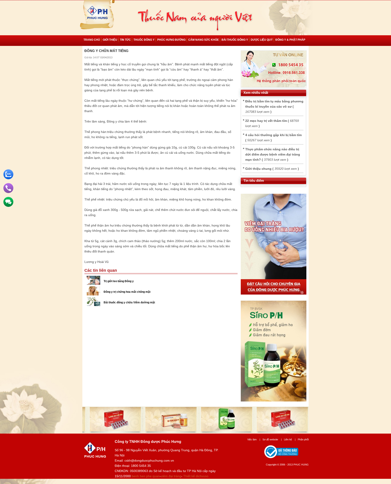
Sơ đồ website (272, 439)
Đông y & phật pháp (290, 39)
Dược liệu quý (262, 39)
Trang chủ (91, 39)
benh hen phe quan (146, 476)
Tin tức (125, 39)
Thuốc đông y (144, 39)
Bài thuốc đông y (235, 39)
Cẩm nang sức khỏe (203, 39)
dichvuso (202, 476)
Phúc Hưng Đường (171, 39)
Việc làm (253, 439)
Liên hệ (290, 439)
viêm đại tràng (171, 476)
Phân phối (303, 439)
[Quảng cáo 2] (273, 400)
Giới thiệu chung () (272, 168)
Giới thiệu (110, 39)
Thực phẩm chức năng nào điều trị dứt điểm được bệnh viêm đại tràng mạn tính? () (272, 154)
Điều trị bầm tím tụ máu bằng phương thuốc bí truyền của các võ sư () (274, 106)
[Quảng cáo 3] (273, 293)
